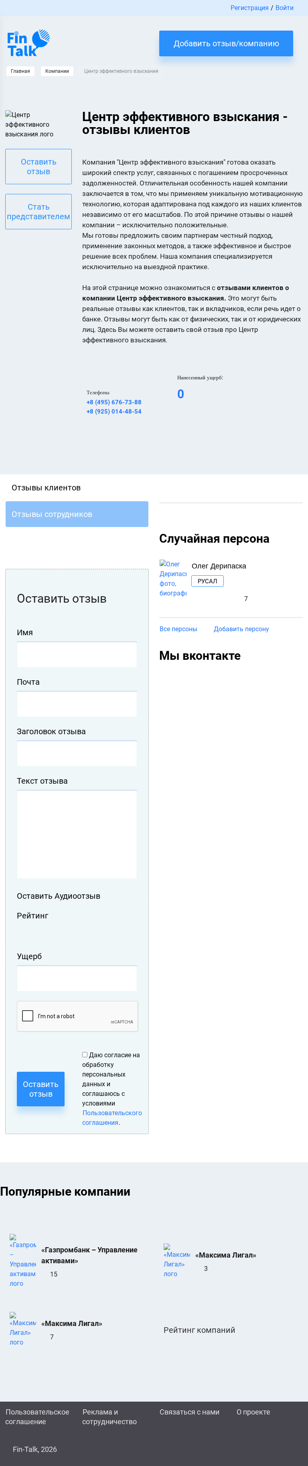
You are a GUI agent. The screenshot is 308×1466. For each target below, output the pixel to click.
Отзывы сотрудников (52, 514)
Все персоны (178, 629)
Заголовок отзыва (51, 731)
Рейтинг (32, 915)
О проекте (253, 1412)
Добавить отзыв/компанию (226, 43)
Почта (28, 682)
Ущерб (29, 956)
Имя (25, 632)
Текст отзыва (42, 781)
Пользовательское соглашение (37, 1417)
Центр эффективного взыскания (121, 71)
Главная (20, 71)
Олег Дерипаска (219, 565)
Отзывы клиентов (46, 487)
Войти (285, 8)
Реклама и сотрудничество (109, 1417)
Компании (57, 71)
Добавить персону (241, 629)
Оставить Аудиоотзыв (58, 896)
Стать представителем (38, 211)
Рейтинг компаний (199, 1330)
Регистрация (250, 8)
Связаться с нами (189, 1412)
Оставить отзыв (39, 166)
